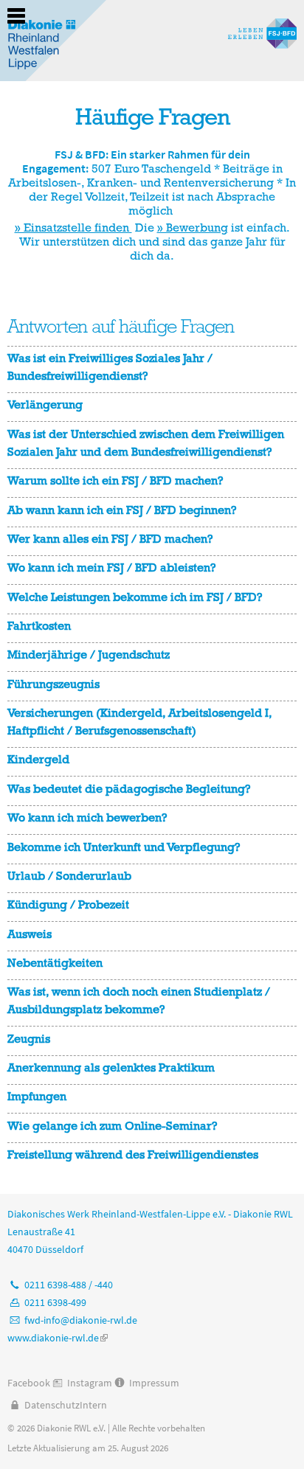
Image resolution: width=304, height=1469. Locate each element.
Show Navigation (16, 16)
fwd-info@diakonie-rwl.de (80, 1320)
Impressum (154, 1382)
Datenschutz (52, 1404)
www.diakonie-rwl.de (57, 1337)
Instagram (89, 1382)
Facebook (28, 1382)
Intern (93, 1404)
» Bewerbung (192, 227)
